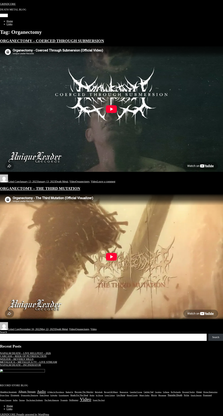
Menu (4, 15)
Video (72, 181)
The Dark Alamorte (51, 400)
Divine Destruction (210, 392)
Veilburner (73, 400)
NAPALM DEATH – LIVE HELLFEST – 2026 (25, 353)
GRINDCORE (8, 4)
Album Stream (27, 391)
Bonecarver (124, 392)
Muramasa (162, 395)
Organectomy (82, 181)
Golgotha (53, 395)
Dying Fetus (4, 395)
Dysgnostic (15, 395)
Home (10, 21)
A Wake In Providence (55, 392)
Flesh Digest (44, 395)
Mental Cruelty (132, 395)
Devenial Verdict (188, 392)
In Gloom (99, 395)
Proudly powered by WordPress (32, 414)
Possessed (207, 395)
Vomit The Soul (99, 400)
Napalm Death (175, 395)
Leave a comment (106, 181)
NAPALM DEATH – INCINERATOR (20, 365)
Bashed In (69, 392)
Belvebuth (99, 392)
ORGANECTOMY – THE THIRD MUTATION (40, 188)
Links (9, 24)
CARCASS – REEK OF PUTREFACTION (23, 356)
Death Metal (61, 181)
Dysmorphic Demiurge (29, 395)
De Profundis (176, 392)
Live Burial (121, 395)
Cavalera (158, 392)
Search (3, 332)
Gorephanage (64, 395)
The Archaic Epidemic (34, 400)
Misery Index (144, 395)
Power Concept (5, 400)
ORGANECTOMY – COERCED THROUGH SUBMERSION (52, 41)
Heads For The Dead (79, 395)
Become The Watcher (84, 392)
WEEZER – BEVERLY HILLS (16, 359)
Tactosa (22, 400)
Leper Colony (110, 395)
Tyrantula (64, 400)
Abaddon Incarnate (8, 392)
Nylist (186, 395)
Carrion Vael (148, 392)
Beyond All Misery (111, 392)
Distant (199, 392)
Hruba (92, 395)
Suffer (15, 400)
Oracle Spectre (196, 395)
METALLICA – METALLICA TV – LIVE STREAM (28, 362)
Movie (154, 395)
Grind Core (14, 181)
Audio (41, 391)
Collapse (166, 392)
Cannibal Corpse (136, 392)
